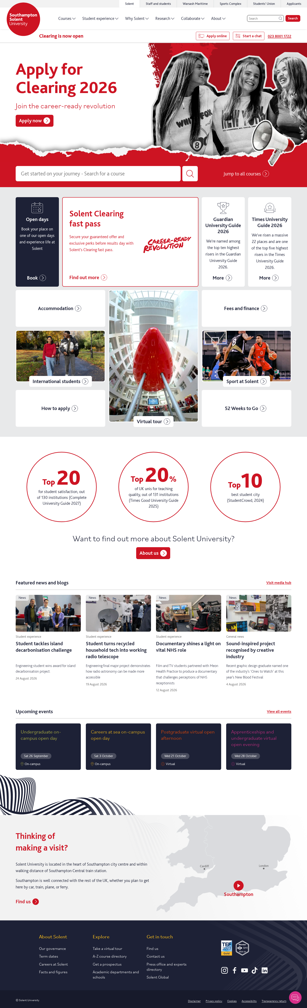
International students (56, 381)
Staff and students (158, 4)
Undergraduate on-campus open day (41, 734)
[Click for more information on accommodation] (60, 308)
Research (162, 18)
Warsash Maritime (195, 4)
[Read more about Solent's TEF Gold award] (226, 948)
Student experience (98, 18)
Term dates (48, 956)
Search (293, 18)
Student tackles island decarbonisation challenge (44, 646)
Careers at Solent (53, 964)
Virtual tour (149, 421)
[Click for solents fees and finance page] (246, 308)
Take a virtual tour (107, 948)
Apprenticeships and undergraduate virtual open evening (254, 737)
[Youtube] (244, 972)
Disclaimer (194, 1001)
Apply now (30, 121)
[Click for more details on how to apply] (60, 408)
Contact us (156, 956)
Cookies (232, 1001)
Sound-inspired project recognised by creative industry (250, 649)
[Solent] (23, 19)
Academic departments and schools (116, 974)
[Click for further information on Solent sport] (246, 358)
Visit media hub (278, 582)
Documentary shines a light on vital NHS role (188, 646)
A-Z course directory (110, 956)
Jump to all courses (242, 174)
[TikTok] (254, 972)
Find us (23, 901)
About (216, 18)
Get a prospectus (107, 964)
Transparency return (274, 1001)
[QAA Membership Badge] (242, 948)
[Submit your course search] (190, 173)
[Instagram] (224, 972)
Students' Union (264, 4)
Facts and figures (53, 971)
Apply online (217, 36)
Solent (129, 4)
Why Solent (135, 18)
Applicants (294, 4)
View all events (279, 711)
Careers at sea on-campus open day (118, 734)
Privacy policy (214, 1001)
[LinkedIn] (264, 972)
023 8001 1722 (279, 36)
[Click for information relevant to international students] (60, 358)
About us (149, 553)
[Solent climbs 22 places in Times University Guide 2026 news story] (269, 242)
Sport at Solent (242, 381)
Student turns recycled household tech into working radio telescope (116, 649)
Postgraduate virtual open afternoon (188, 734)
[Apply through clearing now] (130, 242)
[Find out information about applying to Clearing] (223, 242)
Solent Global (158, 977)
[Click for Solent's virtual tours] (153, 358)
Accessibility (249, 1001)
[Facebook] (234, 972)
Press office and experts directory (166, 966)
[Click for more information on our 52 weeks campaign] (246, 408)
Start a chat (252, 36)
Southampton (238, 894)
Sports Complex (230, 4)
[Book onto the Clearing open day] (37, 242)
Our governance (52, 948)
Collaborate (190, 18)
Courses (64, 18)
